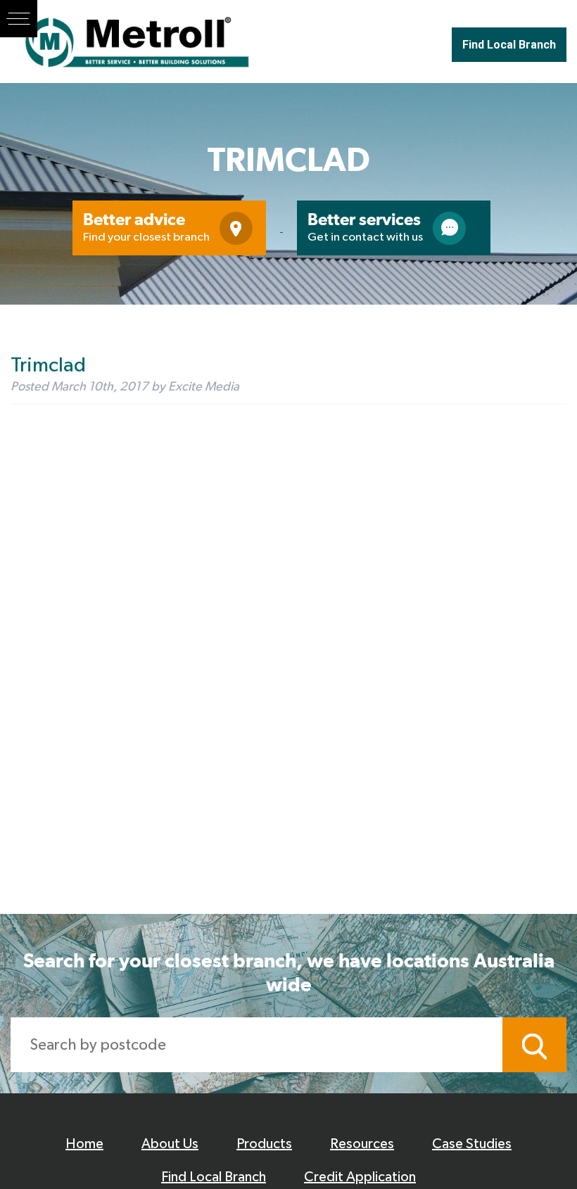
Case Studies (472, 1144)
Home (84, 1144)
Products (264, 1144)
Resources (362, 1144)
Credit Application (360, 1177)
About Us (169, 1144)
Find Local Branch (509, 44)
